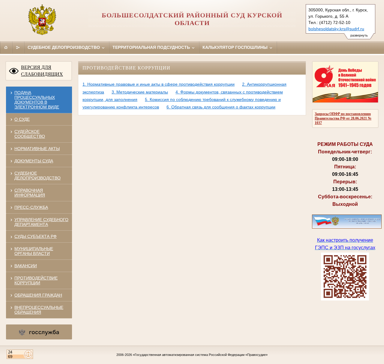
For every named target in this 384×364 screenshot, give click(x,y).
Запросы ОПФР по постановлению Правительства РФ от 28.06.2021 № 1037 (343, 118)
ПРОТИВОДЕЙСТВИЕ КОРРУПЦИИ (36, 280)
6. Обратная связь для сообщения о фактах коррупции (220, 107)
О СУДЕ (22, 119)
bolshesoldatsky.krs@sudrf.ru (336, 28)
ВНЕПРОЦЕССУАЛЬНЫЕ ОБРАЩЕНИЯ (38, 310)
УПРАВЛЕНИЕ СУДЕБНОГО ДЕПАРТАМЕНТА (41, 222)
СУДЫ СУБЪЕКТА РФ (35, 236)
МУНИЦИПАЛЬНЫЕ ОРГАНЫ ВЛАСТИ (33, 251)
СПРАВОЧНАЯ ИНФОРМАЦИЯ (29, 192)
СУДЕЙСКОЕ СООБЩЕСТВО (29, 134)
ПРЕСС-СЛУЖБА (31, 207)
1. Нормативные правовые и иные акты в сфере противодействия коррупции (158, 84)
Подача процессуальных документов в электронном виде (36, 99)
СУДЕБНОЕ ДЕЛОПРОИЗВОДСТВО (37, 175)
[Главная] (6, 47)
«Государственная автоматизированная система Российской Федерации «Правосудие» (200, 355)
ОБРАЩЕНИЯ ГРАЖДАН (38, 295)
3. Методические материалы (140, 92)
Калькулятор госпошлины (235, 47)
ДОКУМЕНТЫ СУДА (33, 160)
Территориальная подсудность (151, 47)
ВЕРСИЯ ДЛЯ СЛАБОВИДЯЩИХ (42, 71)
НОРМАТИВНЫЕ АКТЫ (37, 148)
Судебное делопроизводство (64, 47)
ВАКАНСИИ (25, 265)
